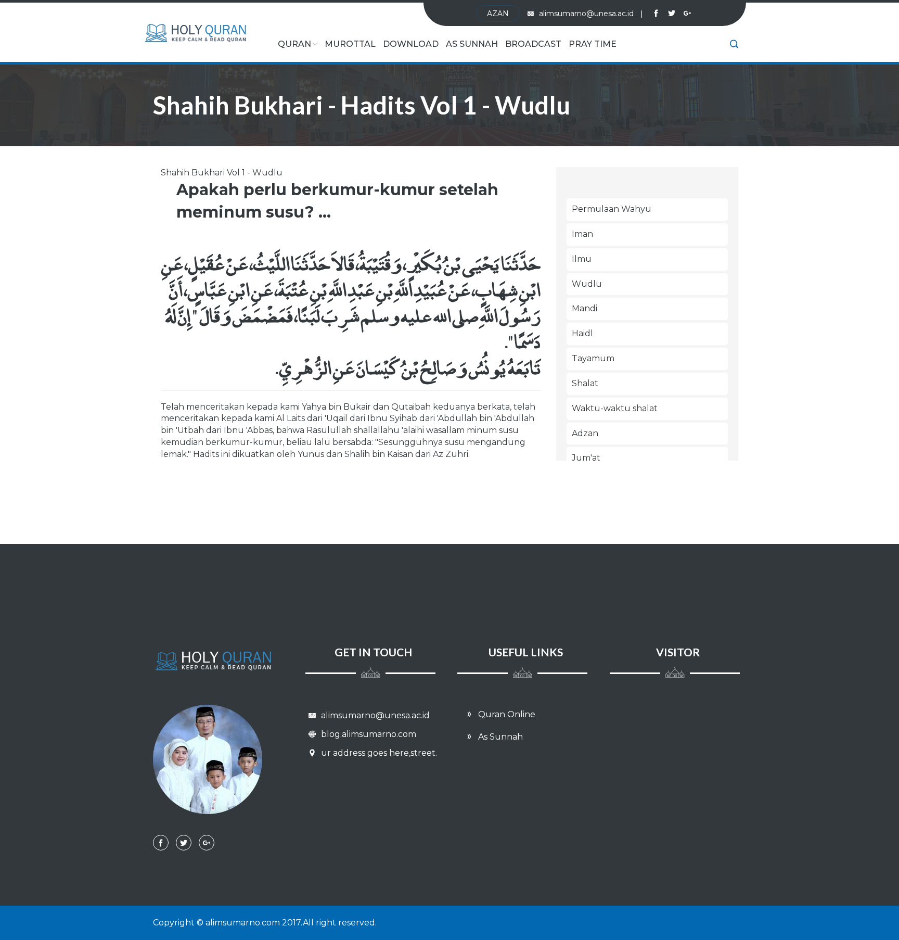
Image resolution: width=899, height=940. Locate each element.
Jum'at (586, 458)
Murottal (350, 44)
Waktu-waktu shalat (615, 408)
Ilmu (582, 259)
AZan (498, 13)
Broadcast (533, 44)
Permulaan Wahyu (611, 209)
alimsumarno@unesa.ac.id (591, 13)
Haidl (582, 333)
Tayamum (593, 358)
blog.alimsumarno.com (367, 734)
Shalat (585, 383)
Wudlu (587, 284)
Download (411, 44)
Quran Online (505, 714)
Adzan (585, 433)
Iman (582, 234)
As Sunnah (472, 44)
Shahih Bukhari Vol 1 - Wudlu (221, 172)
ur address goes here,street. (378, 753)
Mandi (584, 308)
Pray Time (593, 44)
